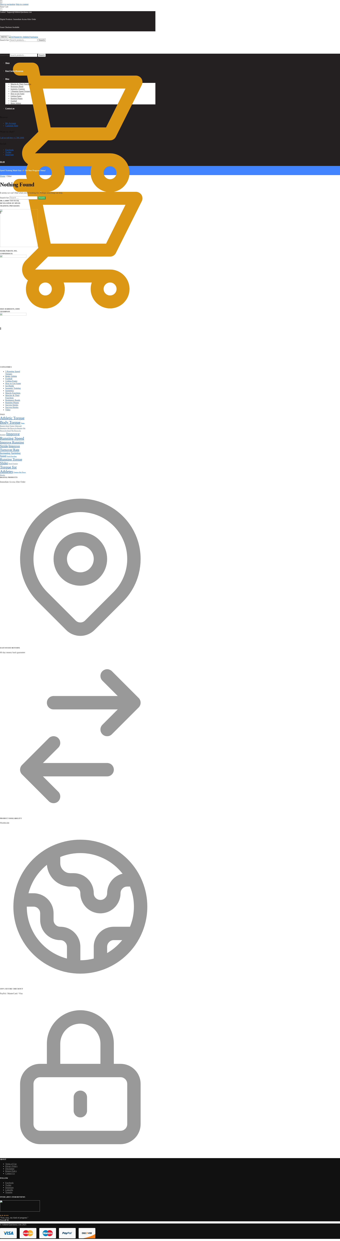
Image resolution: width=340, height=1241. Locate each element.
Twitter (8, 152)
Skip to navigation (7, 4)
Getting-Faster (11, 381)
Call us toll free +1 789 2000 (12, 138)
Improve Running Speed (12, 436)
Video (7, 410)
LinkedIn (9, 1190)
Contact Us (10, 1173)
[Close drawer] (1, 9)
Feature (12, 426)
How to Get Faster (13, 383)
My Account (10, 123)
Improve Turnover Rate (10, 448)
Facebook (9, 150)
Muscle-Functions (12, 393)
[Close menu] (1, 1)
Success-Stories (11, 407)
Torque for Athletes (8, 469)
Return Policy (11, 1171)
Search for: (4, 40)
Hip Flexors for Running (15, 428)
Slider (4, 463)
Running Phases (12, 402)
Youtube (8, 1192)
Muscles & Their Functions (12, 396)
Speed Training (13, 463)
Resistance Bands (12, 400)
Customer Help (11, 125)
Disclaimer (9, 1169)
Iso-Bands (9, 386)
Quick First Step (12, 456)
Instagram (9, 154)
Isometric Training (13, 388)
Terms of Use (11, 1164)
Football (8, 379)
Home (2, 176)
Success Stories (11, 405)
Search (42, 40)
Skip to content (22, 4)
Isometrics (9, 390)
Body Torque (10, 422)
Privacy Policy (11, 1166)
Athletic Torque (12, 418)
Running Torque (11, 459)
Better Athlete (11, 376)
